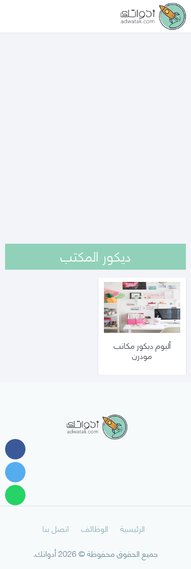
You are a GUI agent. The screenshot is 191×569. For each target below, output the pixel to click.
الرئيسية (132, 528)
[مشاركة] (15, 449)
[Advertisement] (95, 125)
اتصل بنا (55, 528)
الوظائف (94, 528)
